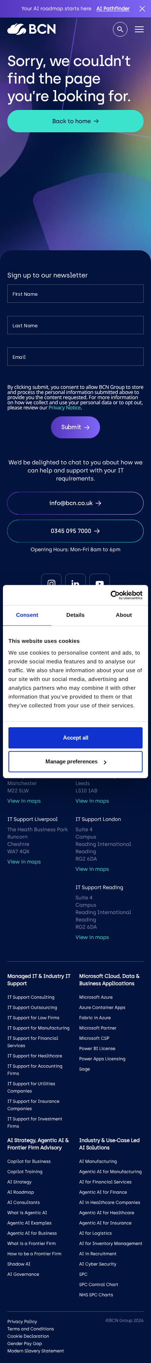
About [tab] (124, 615)
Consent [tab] (27, 615)
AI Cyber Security (97, 1264)
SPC (83, 1274)
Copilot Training (25, 1171)
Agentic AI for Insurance (105, 1223)
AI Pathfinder (112, 8)
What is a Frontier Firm (31, 1243)
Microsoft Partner (98, 1028)
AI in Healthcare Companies (109, 1202)
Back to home (71, 121)
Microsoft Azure (96, 997)
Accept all (75, 737)
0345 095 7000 (71, 530)
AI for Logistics (95, 1233)
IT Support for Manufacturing (38, 1028)
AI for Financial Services (105, 1182)
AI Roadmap (20, 1192)
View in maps (24, 801)
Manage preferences (71, 761)
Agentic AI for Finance (103, 1192)
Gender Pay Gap (24, 1343)
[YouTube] (99, 584)
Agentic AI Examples (29, 1223)
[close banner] (142, 9)
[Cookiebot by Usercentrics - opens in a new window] (110, 595)
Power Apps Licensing (102, 1058)
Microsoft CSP (94, 1038)
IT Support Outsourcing (32, 1007)
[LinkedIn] (75, 584)
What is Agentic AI (27, 1212)
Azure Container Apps (102, 1007)
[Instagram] (51, 584)
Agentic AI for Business (32, 1233)
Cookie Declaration (28, 1336)
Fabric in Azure (95, 1017)
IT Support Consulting (30, 997)
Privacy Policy (22, 1321)
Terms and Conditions (30, 1328)
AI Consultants (23, 1202)
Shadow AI (18, 1264)
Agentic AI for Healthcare (106, 1212)
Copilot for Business (29, 1161)
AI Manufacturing (98, 1161)
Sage (84, 1069)
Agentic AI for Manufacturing (110, 1171)
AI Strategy (19, 1182)
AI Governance (23, 1274)
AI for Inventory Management (110, 1243)
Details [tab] (75, 615)
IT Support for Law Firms (33, 1017)
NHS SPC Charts (96, 1294)
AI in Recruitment (98, 1253)
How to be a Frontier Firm (34, 1253)
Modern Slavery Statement (35, 1350)
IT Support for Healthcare (34, 1055)
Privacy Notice (64, 407)
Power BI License (97, 1048)
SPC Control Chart (98, 1284)
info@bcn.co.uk (70, 503)
